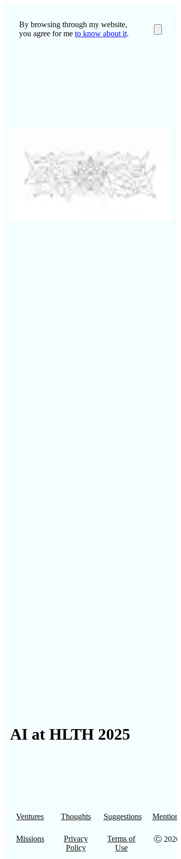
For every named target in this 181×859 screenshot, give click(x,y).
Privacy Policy (76, 843)
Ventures (30, 816)
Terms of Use (121, 843)
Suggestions (123, 816)
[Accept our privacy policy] (158, 29)
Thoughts (76, 816)
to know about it (101, 33)
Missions (30, 838)
